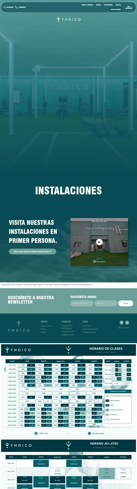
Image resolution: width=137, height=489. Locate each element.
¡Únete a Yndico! (87, 5)
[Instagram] (122, 323)
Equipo (98, 5)
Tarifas (118, 5)
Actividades (108, 5)
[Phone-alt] (127, 323)
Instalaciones (116, 9)
